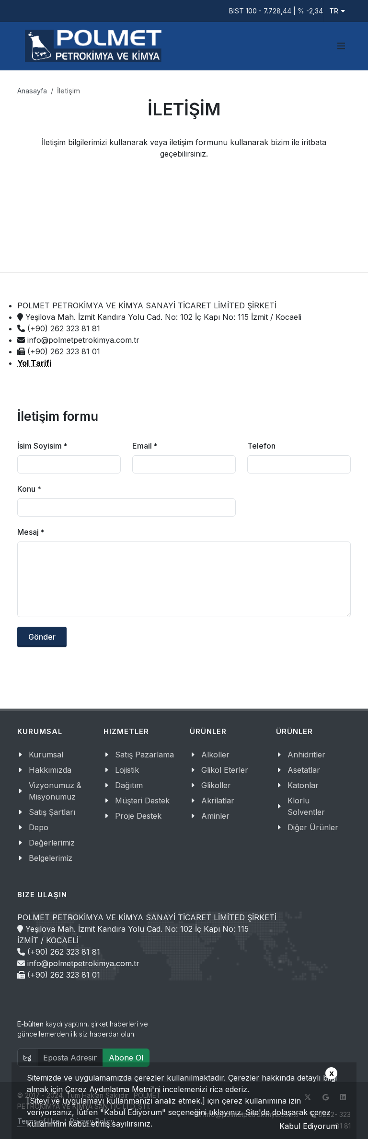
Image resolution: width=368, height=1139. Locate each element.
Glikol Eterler (224, 770)
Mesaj (31, 532)
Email (145, 446)
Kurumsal (46, 754)
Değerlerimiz (52, 842)
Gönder (42, 637)
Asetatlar (304, 770)
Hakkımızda (50, 770)
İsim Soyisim (42, 446)
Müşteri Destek (142, 800)
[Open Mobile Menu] (341, 46)
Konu (29, 489)
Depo (38, 827)
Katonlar (303, 785)
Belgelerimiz (50, 858)
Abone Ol (126, 1057)
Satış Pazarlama (144, 754)
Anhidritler (306, 754)
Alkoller (215, 754)
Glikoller (216, 785)
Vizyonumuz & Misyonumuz (55, 790)
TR (333, 11)
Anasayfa (32, 91)
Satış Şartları (52, 812)
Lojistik (127, 770)
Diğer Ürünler (313, 827)
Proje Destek (138, 816)
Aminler (215, 816)
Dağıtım (129, 785)
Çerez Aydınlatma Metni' (109, 1089)
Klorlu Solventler (306, 806)
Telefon (261, 446)
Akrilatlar (217, 800)
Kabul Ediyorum (308, 1126)
